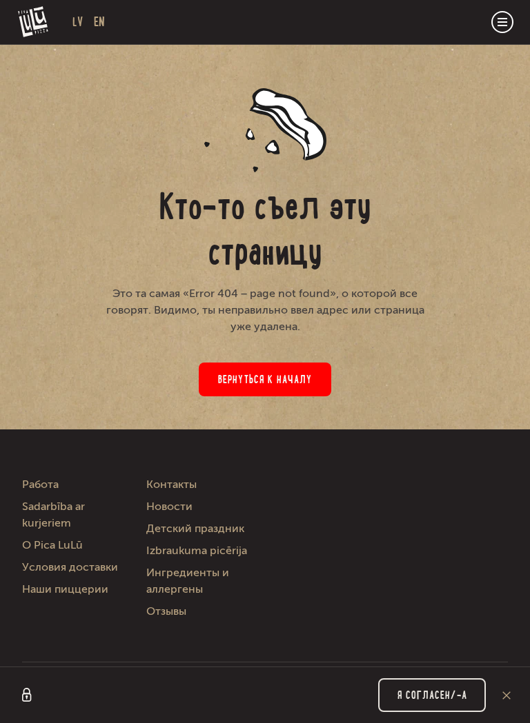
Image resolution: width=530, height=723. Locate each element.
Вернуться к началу (265, 379)
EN (99, 21)
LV (77, 21)
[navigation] (502, 22)
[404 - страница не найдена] (33, 22)
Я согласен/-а (432, 695)
